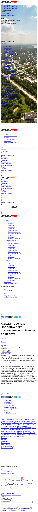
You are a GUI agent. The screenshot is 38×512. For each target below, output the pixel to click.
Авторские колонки (7, 63)
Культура (7, 58)
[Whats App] (5, 117)
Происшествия (9, 51)
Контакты (4, 104)
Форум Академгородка (8, 105)
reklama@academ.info (7, 15)
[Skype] (17, 317)
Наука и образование (11, 54)
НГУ (29, 428)
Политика (7, 46)
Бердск (3, 421)
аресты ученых (29, 419)
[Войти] (1, 124)
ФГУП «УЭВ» (17, 434)
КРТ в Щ (26, 426)
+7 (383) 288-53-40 (9, 8)
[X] (9, 317)
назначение (13, 428)
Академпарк (21, 419)
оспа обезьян (18, 431)
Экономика (8, 48)
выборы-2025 (30, 421)
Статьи (3, 82)
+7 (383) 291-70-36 (9, 5)
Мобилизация (5, 428)
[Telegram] (5, 110)
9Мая (2, 419)
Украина (9, 434)
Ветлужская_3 (9, 421)
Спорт (6, 56)
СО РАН (19, 433)
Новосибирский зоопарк (20, 429)
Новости (4, 43)
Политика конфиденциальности (11, 495)
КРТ (21, 426)
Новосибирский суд (7, 431)
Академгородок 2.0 (10, 419)
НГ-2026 (20, 428)
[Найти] (2, 504)
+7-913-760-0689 (28, 483)
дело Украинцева (16, 423)
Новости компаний (10, 59)
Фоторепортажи (6, 102)
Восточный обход (20, 421)
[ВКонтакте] (5, 108)
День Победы (17, 424)
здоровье (27, 424)
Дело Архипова (6, 423)
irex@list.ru (29, 487)
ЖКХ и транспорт (10, 53)
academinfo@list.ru (16, 486)
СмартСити (12, 433)
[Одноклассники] (4, 112)
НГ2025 (25, 428)
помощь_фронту (27, 431)
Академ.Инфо (6, 353)
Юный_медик (19, 436)
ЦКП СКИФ (26, 434)
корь (18, 426)
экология (12, 436)
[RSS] (1, 319)
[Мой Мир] (7, 317)
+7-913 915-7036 (4, 485)
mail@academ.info (6, 13)
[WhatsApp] (15, 317)
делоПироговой (27, 423)
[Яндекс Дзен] (5, 119)
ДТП (22, 424)
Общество (7, 49)
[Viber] (5, 113)
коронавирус (13, 426)
